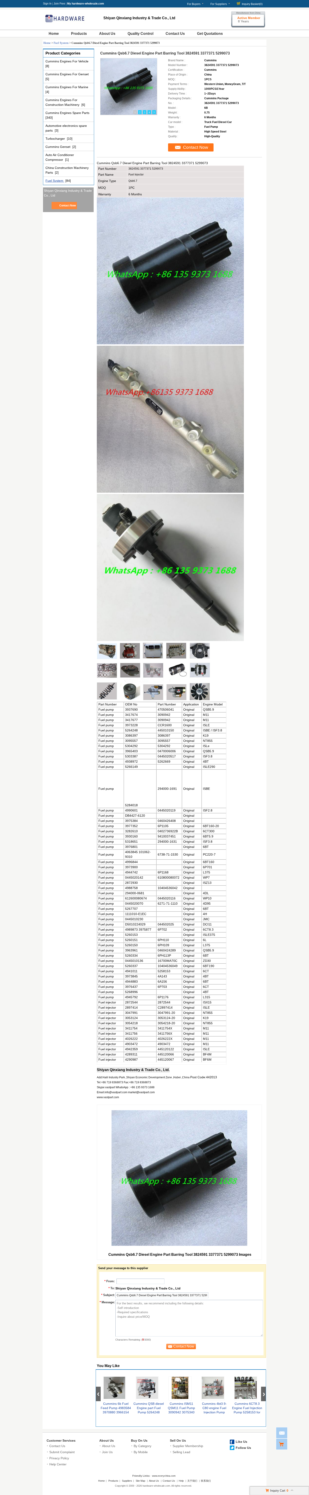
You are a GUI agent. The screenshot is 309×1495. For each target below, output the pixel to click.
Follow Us (243, 1448)
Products (79, 33)
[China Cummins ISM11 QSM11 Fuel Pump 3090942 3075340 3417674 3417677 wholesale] (180, 1388)
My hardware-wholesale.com (85, 3)
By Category (142, 1446)
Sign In (47, 3)
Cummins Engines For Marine (66, 87)
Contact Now (67, 205)
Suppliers (127, 1480)
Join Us (107, 1452)
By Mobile (141, 1452)
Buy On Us (139, 1440)
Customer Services (61, 1440)
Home (54, 33)
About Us (107, 33)
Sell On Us (178, 1440)
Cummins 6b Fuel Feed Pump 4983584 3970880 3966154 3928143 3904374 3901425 (116, 1412)
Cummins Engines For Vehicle (66, 61)
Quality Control (140, 33)
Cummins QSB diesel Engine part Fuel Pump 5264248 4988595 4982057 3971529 (148, 1412)
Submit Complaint (62, 1452)
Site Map (140, 1480)
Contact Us (175, 33)
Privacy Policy (59, 1458)
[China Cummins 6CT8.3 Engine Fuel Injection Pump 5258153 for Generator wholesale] (245, 1388)
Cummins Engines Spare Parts (67, 113)
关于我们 (192, 1480)
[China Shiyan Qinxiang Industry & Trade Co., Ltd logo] (65, 24)
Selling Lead (181, 1452)
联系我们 (206, 1480)
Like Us (241, 1441)
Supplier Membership (188, 1446)
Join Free (59, 3)
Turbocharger (55, 138)
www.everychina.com (164, 1475)
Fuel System (61, 43)
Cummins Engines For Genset (67, 74)
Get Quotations (210, 33)
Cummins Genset (58, 147)
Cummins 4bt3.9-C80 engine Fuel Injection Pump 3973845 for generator (214, 1412)
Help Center (58, 1464)
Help (181, 1480)
